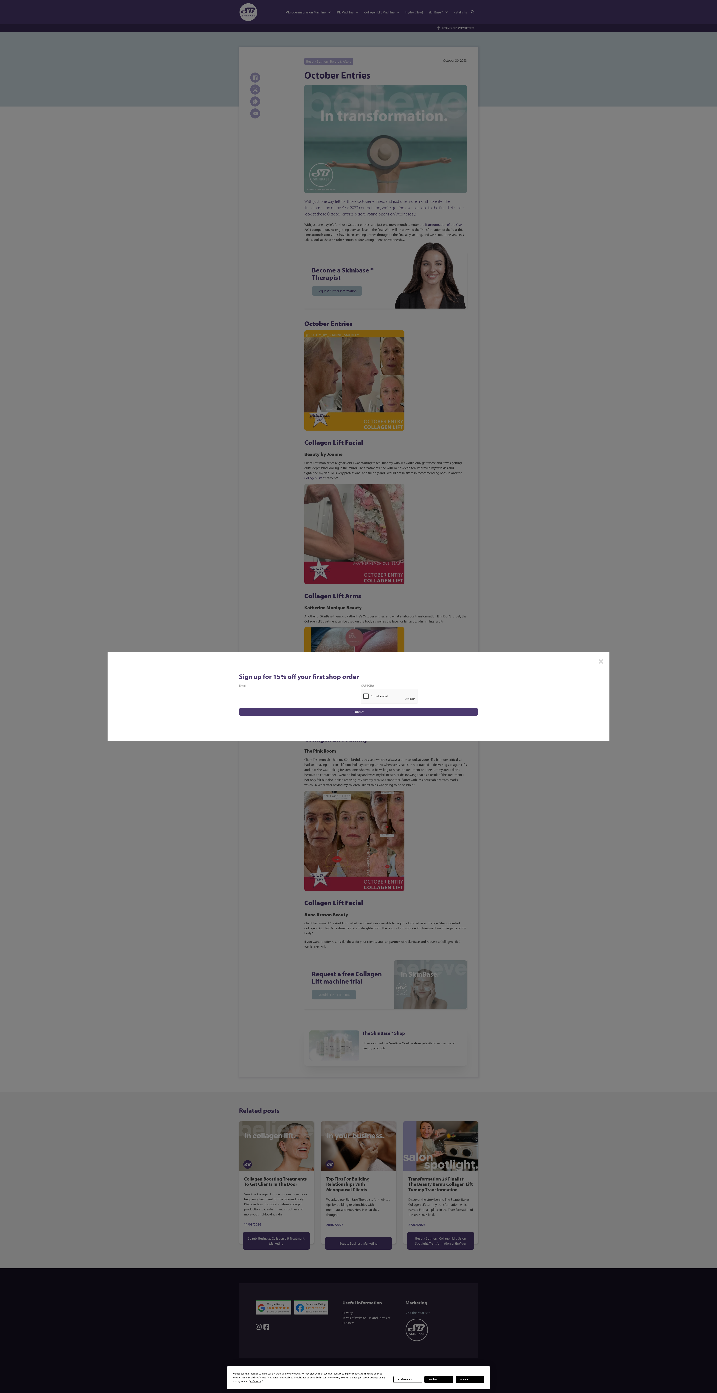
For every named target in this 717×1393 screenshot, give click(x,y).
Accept (464, 1379)
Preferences (405, 1379)
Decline (433, 1379)
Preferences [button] (255, 1381)
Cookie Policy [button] (333, 1377)
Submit (358, 712)
